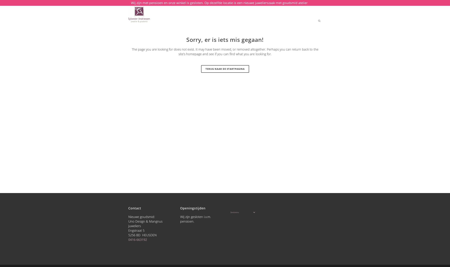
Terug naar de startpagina (225, 68)
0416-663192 (137, 239)
